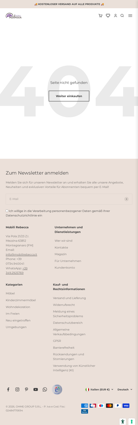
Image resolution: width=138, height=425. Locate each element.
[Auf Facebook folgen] (8, 389)
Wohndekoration (18, 307)
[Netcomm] (57, 389)
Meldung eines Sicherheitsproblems (68, 314)
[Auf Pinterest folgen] (26, 389)
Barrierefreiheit (64, 347)
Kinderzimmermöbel (21, 300)
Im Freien (13, 313)
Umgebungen (16, 327)
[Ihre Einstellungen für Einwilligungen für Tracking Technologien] (131, 421)
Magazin (61, 254)
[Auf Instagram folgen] (17, 389)
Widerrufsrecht (64, 305)
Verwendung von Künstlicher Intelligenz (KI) (74, 368)
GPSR (57, 341)
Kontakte (61, 247)
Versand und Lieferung (69, 298)
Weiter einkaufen (69, 96)
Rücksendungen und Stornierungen (68, 357)
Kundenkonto (65, 267)
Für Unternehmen (68, 261)
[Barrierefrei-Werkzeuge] (122, 421)
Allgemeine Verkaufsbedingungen (69, 332)
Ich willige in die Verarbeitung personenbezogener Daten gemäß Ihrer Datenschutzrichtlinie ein (58, 213)
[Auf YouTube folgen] (35, 389)
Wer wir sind (63, 240)
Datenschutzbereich (68, 322)
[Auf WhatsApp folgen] (44, 389)
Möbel (10, 293)
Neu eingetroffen (18, 320)
